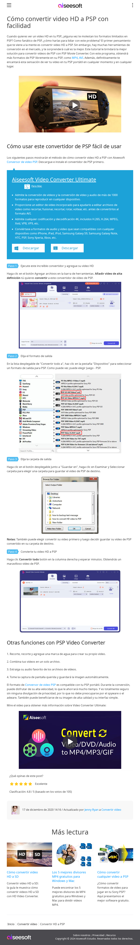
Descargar (31, 248)
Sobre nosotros (81, 935)
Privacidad (98, 935)
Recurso (111, 935)
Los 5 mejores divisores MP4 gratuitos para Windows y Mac (69, 876)
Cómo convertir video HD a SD (22, 874)
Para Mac (36, 186)
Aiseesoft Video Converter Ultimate (54, 179)
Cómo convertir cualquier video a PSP (112, 874)
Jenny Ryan (92, 810)
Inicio (11, 924)
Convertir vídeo (111, 810)
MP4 (75, 58)
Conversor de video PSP (22, 162)
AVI (81, 58)
